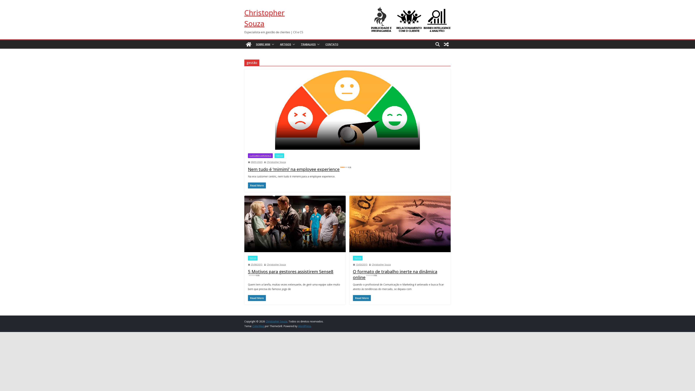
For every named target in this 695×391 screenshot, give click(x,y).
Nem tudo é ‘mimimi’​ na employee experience (299, 169)
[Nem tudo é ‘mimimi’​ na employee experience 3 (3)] (347, 109)
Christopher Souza (276, 162)
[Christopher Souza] (248, 44)
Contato (331, 44)
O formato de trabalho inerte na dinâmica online (395, 274)
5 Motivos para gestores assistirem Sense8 (290, 272)
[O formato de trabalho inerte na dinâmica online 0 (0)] (400, 224)
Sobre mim (263, 44)
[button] (272, 44)
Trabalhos (308, 44)
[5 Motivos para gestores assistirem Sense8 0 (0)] (295, 224)
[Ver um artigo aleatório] (446, 44)
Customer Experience (260, 155)
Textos (279, 155)
